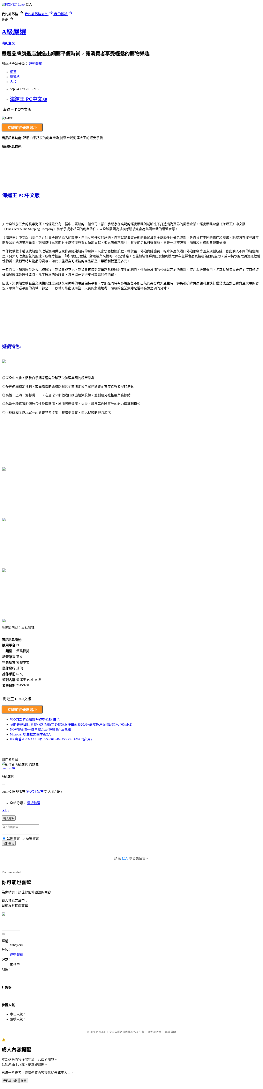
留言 (40, 791)
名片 (13, 82)
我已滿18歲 (10, 1080)
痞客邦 (31, 791)
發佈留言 (8, 843)
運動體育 (35, 63)
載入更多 (8, 818)
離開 (23, 1080)
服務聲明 (170, 1031)
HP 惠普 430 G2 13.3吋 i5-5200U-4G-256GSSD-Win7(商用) (51, 739)
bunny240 (8, 768)
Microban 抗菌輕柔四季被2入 (30, 734)
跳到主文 (8, 43)
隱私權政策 (154, 1031)
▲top (5, 810)
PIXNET (100, 1031)
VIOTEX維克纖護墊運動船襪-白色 (35, 719)
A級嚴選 (14, 32)
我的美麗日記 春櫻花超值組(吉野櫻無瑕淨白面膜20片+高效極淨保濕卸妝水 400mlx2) (71, 724)
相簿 (13, 72)
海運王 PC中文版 (28, 99)
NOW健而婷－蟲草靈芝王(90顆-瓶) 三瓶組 (40, 729)
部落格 (15, 77)
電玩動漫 (33, 803)
